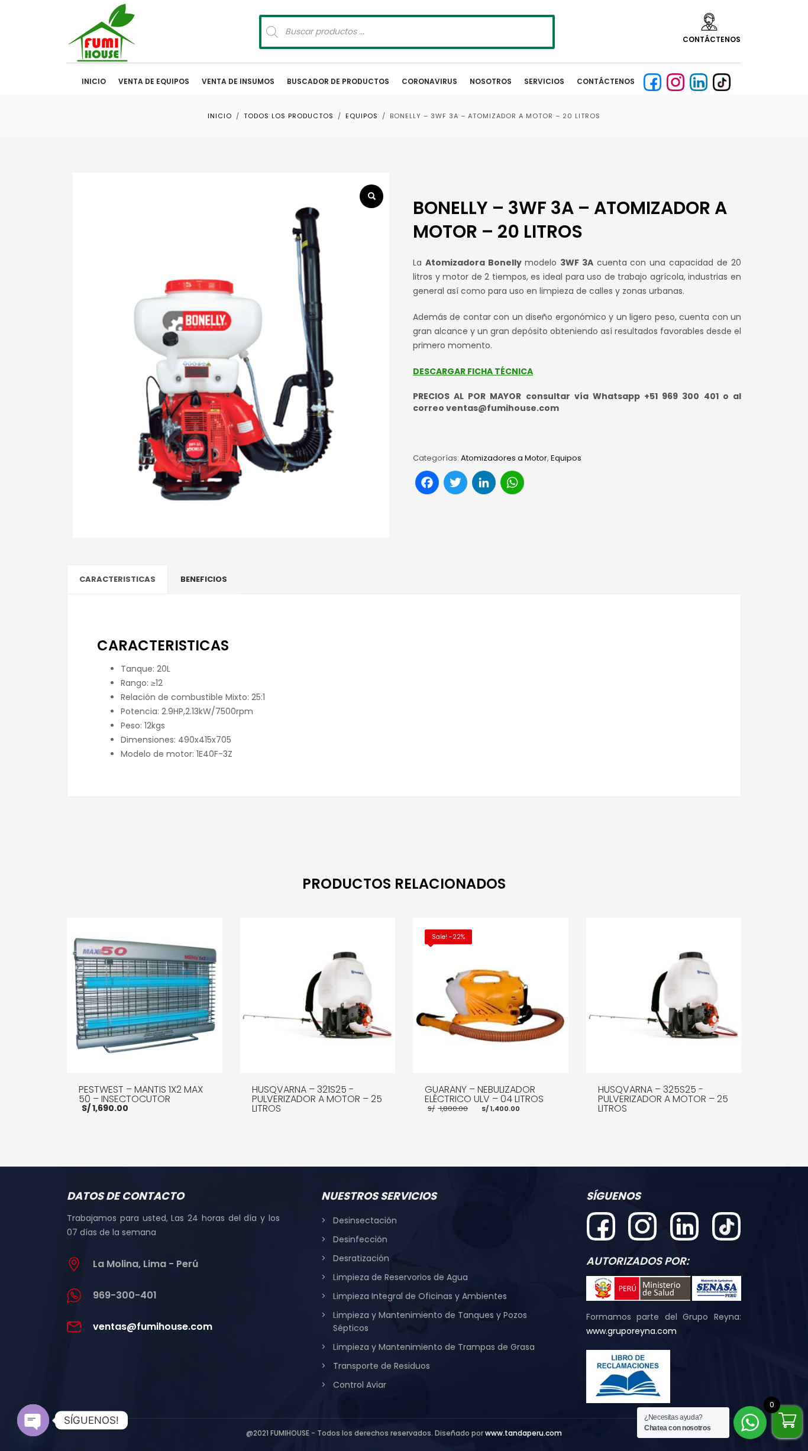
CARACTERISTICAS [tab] (117, 579)
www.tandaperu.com (523, 1433)
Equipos (566, 458)
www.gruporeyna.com (631, 1331)
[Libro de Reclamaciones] (628, 1376)
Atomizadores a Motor (504, 458)
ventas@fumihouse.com (152, 1326)
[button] (371, 196)
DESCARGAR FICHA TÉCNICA (473, 371)
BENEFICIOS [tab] (203, 579)
